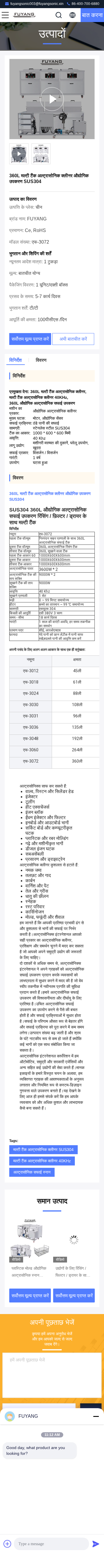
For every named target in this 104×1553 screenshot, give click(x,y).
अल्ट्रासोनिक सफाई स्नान (32, 1172)
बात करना (92, 15)
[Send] (96, 1543)
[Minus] (95, 1416)
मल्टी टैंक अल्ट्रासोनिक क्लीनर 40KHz (42, 1161)
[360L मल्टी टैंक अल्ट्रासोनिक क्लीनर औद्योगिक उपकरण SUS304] (52, 99)
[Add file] (7, 1543)
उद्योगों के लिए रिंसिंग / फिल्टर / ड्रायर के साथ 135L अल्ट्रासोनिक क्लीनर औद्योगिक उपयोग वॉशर (72, 1272)
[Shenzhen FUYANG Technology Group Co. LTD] (24, 15)
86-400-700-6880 (85, 4)
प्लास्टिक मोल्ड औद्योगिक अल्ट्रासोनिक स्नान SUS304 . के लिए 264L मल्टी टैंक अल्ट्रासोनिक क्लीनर (29, 1272)
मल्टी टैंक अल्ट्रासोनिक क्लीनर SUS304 (43, 1149)
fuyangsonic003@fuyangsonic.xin (37, 4)
